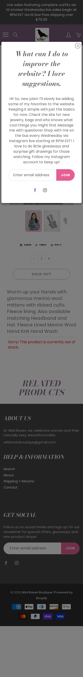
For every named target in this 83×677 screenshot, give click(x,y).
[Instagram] (45, 190)
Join (65, 175)
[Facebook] (35, 190)
